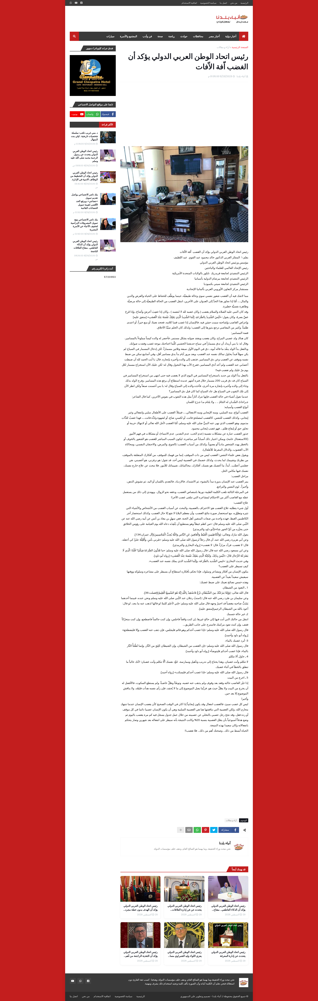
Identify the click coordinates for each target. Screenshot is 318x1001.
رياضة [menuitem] (171, 36)
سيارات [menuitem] (110, 36)
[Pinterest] (205, 830)
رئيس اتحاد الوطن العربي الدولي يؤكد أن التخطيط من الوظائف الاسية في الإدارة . (84, 176)
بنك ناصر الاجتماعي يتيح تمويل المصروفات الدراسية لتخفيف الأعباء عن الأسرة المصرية (84, 224)
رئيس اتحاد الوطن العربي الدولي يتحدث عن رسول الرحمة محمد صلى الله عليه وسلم (84, 156)
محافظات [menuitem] (198, 36)
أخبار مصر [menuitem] (214, 36)
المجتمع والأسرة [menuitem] (128, 36)
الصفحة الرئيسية (240, 47)
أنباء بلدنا (225, 843)
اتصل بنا (223, 2)
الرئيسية (244, 2)
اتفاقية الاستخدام (189, 2)
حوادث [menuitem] (184, 36)
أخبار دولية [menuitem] (230, 36)
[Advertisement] (137, 18)
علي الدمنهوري (187, 996)
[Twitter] (214, 830)
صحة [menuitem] (160, 36)
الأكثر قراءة (107, 124)
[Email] (189, 830)
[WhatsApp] (197, 830)
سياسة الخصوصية (208, 2)
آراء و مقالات (223, 47)
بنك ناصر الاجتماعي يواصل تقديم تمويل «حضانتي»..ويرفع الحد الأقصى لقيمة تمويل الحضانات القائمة (84, 201)
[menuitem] (243, 36)
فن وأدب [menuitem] (147, 36)
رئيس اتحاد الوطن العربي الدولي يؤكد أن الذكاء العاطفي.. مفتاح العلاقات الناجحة (85, 246)
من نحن (233, 2)
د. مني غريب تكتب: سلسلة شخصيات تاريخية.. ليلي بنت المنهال (84, 136)
